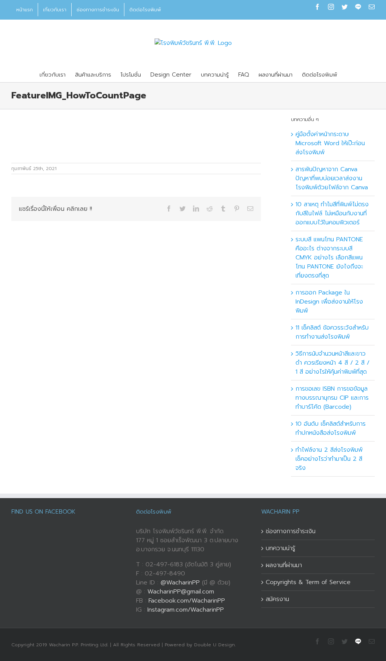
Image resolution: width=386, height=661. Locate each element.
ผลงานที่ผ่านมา (284, 565)
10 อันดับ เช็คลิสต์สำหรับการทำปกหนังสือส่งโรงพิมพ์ (331, 428)
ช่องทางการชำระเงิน (291, 531)
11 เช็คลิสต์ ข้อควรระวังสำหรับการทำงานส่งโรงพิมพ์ (332, 332)
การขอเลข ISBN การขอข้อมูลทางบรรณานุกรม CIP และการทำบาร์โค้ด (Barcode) (332, 397)
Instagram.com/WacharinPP (185, 609)
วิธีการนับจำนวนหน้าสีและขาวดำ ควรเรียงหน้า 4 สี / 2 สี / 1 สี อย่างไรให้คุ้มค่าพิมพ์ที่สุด (332, 362)
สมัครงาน (277, 599)
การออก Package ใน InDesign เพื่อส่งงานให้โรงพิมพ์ (329, 301)
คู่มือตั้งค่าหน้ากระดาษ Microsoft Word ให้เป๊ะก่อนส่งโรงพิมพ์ (330, 143)
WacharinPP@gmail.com (180, 591)
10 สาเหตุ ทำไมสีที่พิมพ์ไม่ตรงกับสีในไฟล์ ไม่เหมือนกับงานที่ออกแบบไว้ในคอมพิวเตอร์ (332, 213)
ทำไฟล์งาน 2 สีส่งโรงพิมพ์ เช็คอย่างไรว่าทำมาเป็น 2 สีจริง (329, 458)
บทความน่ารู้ (280, 548)
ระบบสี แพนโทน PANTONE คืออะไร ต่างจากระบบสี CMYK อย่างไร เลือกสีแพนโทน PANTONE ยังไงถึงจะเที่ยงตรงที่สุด (329, 257)
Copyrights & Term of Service (308, 582)
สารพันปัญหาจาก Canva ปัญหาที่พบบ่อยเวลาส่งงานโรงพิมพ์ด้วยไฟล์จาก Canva (332, 178)
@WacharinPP (180, 582)
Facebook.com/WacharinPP (187, 600)
